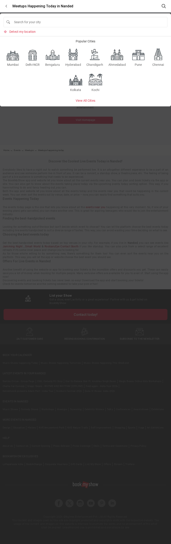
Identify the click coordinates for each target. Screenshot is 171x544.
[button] (6, 6)
